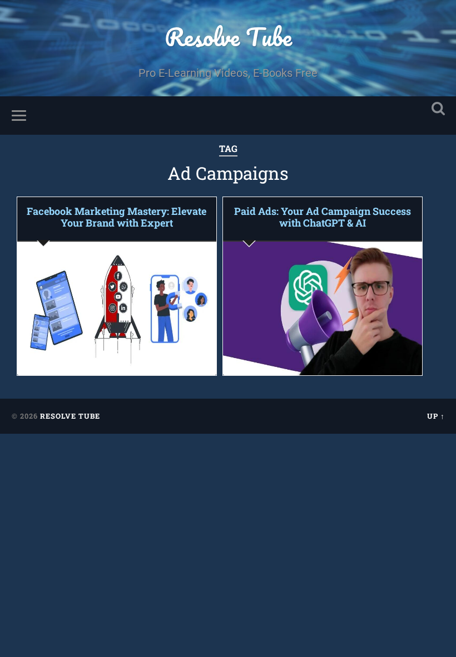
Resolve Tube (228, 36)
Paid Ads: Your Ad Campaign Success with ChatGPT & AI (322, 217)
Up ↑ (436, 415)
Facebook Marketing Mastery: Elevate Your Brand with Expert (116, 217)
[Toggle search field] (438, 108)
